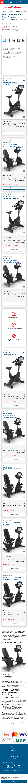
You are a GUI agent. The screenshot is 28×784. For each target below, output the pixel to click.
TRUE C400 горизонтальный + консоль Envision (11, 415)
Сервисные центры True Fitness (13, 723)
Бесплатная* (9, 328)
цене (3, 26)
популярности (13, 26)
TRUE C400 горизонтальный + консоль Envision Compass (14, 143)
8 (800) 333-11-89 (14, 767)
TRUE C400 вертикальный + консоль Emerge (14, 196)
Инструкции (14, 756)
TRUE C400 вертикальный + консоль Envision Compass (14, 81)
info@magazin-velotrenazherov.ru (14, 770)
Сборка (14, 748)
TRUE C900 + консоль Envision (12, 522)
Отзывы (14, 755)
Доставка (14, 747)
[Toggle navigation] (2, 2)
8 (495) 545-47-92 (14, 765)
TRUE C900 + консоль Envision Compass (12, 577)
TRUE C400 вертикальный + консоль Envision (14, 352)
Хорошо (14, 781)
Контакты (14, 752)
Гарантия (14, 750)
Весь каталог (14, 760)
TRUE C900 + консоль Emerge (12, 468)
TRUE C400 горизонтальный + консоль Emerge (11, 259)
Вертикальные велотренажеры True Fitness (14, 19)
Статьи (14, 758)
